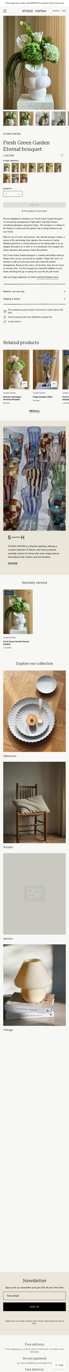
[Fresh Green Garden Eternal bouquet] (10, 118)
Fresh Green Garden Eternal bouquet (16, 642)
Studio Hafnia (12, 134)
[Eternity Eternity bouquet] (6, 178)
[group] (34, 3)
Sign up (34, 1306)
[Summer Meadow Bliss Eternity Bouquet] (32, 167)
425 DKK (36, 400)
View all (34, 411)
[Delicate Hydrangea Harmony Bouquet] (15, 167)
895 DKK (6, 403)
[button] (56, 10)
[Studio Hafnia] (34, 11)
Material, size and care (13, 291)
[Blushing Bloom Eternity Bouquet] (15, 178)
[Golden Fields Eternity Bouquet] (23, 167)
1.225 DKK (7, 648)
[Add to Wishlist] (62, 155)
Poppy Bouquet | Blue (42, 397)
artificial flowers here (47, 277)
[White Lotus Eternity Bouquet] (49, 167)
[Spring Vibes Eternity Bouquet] (40, 167)
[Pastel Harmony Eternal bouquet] (57, 167)
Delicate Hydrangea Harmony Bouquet (12, 398)
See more (12, 563)
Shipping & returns (11, 299)
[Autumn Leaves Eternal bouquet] (23, 178)
